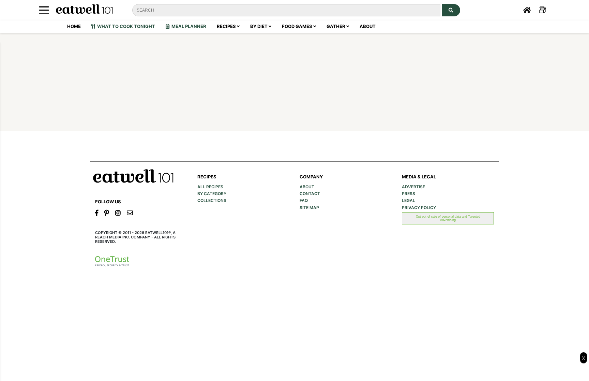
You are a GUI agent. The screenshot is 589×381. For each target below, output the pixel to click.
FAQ (304, 200)
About (368, 26)
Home (74, 26)
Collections (211, 200)
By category (211, 193)
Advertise (413, 187)
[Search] (451, 10)
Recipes (227, 26)
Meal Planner (187, 26)
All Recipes (210, 187)
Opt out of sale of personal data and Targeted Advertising (448, 218)
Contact (310, 193)
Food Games (297, 26)
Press (408, 193)
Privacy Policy (419, 207)
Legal (408, 200)
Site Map (309, 207)
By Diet (259, 26)
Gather (336, 26)
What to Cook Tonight (125, 26)
